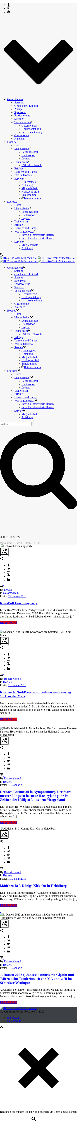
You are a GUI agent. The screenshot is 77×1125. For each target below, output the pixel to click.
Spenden (19, 118)
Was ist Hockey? (23, 175)
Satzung (18, 102)
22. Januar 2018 (17, 596)
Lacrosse (12, 201)
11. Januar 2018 (17, 685)
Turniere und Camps (25, 171)
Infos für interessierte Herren (37, 234)
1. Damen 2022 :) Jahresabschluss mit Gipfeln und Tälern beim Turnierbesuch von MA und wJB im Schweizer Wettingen (37, 979)
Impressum (13, 1017)
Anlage (18, 109)
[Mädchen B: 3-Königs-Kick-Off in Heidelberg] (0, 828)
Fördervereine (22, 115)
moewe (8, 589)
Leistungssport (29, 151)
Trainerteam (21, 162)
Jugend (25, 158)
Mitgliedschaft (29, 188)
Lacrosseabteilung (31, 132)
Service (18, 178)
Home (17, 145)
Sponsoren (20, 112)
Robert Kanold (12, 678)
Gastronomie (21, 135)
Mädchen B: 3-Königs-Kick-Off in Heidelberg (33, 886)
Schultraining (29, 194)
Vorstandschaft (22, 122)
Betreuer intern (32, 198)
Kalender (19, 138)
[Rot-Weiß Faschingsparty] (0, 546)
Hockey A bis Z (30, 191)
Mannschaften (22, 148)
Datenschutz (14, 1020)
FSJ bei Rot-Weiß (31, 165)
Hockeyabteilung (31, 128)
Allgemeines (28, 181)
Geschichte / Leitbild (26, 105)
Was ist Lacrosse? (24, 231)
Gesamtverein (15, 99)
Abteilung (27, 185)
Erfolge (18, 168)
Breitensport (28, 155)
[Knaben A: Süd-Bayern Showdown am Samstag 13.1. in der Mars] (0, 628)
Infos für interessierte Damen (37, 238)
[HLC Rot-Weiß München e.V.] (37, 259)
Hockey (11, 141)
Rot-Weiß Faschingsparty (18, 603)
